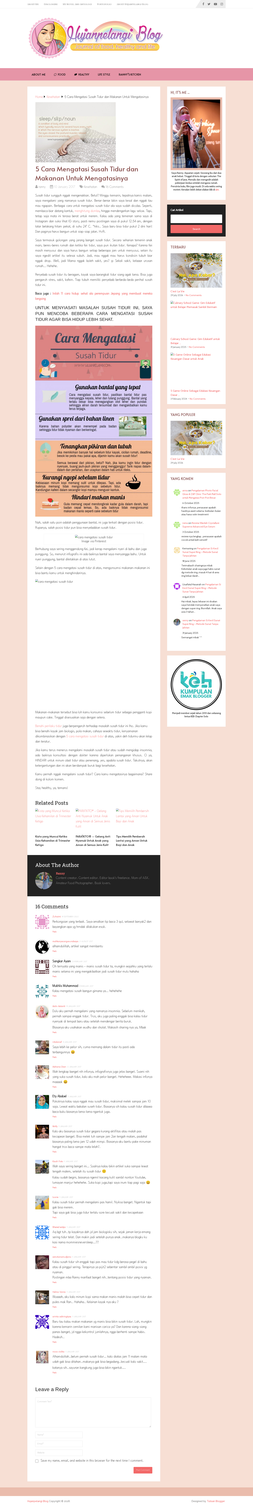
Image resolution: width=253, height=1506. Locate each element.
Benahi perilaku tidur (49, 726)
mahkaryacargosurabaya (65, 941)
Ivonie (55, 1197)
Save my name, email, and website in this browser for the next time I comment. (92, 1460)
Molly (54, 1126)
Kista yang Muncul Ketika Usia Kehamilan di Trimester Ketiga (52, 840)
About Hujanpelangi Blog (132, 4)
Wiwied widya (59, 1227)
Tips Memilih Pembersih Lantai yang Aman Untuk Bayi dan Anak (131, 840)
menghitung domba (87, 211)
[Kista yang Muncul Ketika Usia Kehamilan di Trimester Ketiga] (53, 821)
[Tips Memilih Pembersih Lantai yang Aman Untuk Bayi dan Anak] (134, 821)
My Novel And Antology (77, 4)
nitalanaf (57, 1042)
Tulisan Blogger (216, 1501)
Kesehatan (90, 187)
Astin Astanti (58, 1006)
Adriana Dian (59, 1067)
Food (61, 74)
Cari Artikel (177, 210)
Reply (54, 932)
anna (185, 490)
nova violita (58, 1351)
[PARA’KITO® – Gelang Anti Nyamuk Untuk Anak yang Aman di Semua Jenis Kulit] (94, 821)
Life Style (104, 74)
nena (185, 523)
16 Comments (115, 187)
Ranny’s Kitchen (130, 74)
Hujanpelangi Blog (37, 1501)
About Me (33, 4)
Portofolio (104, 4)
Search (196, 229)
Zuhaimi (56, 916)
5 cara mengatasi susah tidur (84, 736)
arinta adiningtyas (61, 1316)
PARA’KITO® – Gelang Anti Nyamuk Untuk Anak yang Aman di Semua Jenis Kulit (93, 840)
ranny (42, 187)
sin (216, 189)
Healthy (83, 74)
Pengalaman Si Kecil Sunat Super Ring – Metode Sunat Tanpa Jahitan (200, 552)
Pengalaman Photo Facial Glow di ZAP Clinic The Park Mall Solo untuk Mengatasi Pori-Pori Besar (201, 494)
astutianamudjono (61, 1257)
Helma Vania (59, 1292)
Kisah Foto (57, 1161)
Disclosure (51, 4)
